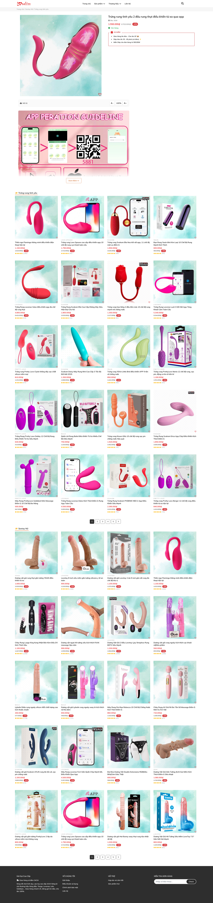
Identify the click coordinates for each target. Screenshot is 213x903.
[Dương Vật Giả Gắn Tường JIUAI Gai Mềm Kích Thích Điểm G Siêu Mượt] (175, 746)
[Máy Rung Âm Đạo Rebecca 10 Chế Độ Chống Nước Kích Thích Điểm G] (128, 682)
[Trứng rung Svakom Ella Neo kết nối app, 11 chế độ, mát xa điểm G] (128, 217)
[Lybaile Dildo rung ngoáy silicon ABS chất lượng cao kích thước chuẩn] (36, 682)
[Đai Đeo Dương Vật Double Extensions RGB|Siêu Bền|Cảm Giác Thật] (128, 746)
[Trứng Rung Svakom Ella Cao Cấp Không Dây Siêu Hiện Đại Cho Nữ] (82, 281)
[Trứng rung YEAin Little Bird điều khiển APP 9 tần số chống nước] (128, 346)
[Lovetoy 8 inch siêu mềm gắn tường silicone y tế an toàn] (82, 553)
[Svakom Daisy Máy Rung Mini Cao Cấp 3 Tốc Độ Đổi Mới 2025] (82, 346)
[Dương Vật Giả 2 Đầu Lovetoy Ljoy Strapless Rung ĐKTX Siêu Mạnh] (128, 617)
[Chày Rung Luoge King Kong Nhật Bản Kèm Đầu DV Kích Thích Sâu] (36, 617)
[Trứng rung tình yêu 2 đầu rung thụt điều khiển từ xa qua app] (61, 55)
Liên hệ (65, 891)
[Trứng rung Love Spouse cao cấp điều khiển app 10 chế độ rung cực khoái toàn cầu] (82, 217)
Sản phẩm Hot (113, 884)
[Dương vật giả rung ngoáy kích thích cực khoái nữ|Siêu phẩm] (175, 617)
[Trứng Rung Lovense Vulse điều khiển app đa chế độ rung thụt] (36, 281)
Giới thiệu (66, 880)
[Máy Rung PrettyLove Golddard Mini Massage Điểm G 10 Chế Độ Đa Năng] (36, 475)
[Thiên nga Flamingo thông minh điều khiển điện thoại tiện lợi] (36, 217)
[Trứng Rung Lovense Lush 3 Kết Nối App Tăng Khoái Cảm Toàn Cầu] (175, 281)
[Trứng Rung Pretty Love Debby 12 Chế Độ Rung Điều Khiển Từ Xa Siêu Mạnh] (36, 411)
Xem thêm (72, 180)
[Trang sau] (118, 521)
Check (191, 881)
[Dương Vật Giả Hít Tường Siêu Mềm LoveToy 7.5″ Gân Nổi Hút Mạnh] (175, 811)
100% (118, 103)
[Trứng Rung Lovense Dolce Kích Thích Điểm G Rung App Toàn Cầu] (82, 475)
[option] (61, 55)
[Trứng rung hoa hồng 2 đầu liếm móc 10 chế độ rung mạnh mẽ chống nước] (128, 281)
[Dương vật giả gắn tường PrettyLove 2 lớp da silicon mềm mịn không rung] (36, 811)
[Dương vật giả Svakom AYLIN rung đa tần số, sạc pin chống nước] (36, 746)
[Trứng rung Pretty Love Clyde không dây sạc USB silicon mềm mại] (36, 346)
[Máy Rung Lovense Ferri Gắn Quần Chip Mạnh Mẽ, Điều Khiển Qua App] (82, 746)
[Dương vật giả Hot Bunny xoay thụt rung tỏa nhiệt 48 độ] (128, 811)
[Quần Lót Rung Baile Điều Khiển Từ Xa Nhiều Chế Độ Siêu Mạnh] (82, 411)
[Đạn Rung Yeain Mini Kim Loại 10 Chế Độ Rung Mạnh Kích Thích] (175, 217)
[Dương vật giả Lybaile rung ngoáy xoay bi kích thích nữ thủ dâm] (82, 682)
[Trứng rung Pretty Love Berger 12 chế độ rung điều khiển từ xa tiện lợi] (175, 475)
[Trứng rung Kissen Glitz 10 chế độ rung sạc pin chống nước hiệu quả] (128, 411)
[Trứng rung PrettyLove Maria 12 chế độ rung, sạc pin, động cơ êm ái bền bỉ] (175, 346)
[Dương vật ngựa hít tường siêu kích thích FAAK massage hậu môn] (82, 617)
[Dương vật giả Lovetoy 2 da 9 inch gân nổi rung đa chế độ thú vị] (128, 553)
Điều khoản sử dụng (70, 884)
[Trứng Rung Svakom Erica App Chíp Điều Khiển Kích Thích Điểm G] (175, 411)
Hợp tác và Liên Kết (115, 880)
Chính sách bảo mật (70, 887)
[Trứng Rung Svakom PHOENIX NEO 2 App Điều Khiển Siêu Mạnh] (128, 475)
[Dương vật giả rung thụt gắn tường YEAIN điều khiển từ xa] (36, 553)
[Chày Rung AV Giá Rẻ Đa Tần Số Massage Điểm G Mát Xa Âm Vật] (175, 682)
